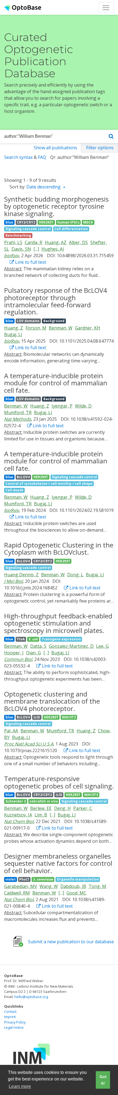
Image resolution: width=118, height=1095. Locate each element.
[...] (36, 249)
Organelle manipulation (78, 879)
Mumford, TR (18, 412)
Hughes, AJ (52, 249)
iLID (36, 717)
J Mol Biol (13, 581)
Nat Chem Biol (18, 821)
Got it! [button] (103, 1079)
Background (53, 321)
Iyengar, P (62, 406)
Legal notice (14, 1027)
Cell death (14, 490)
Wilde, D (83, 406)
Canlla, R (33, 242)
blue (9, 222)
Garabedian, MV (20, 886)
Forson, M (36, 328)
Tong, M (97, 886)
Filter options (100, 148)
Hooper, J (14, 653)
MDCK (88, 222)
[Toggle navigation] (106, 7)
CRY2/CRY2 (26, 222)
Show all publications (55, 148)
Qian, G (33, 653)
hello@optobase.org (31, 996)
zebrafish (43, 801)
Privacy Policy (15, 1022)
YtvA (21, 639)
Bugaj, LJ (13, 334)
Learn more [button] (20, 1086)
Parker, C (82, 808)
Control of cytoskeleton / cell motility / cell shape (48, 483)
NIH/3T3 (69, 717)
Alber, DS (78, 242)
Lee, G (102, 646)
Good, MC (76, 893)
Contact (10, 1011)
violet (10, 879)
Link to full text (30, 262)
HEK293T (46, 222)
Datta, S (38, 646)
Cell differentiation (71, 229)
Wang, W (49, 886)
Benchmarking (18, 235)
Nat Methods (17, 419)
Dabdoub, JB (73, 886)
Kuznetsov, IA (18, 815)
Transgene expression (61, 639)
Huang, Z (13, 328)
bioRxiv (11, 256)
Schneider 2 (15, 801)
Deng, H (62, 808)
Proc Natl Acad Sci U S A (28, 744)
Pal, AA (11, 731)
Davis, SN (21, 249)
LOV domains (28, 321)
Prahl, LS (13, 242)
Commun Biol (18, 659)
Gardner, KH (87, 328)
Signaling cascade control (28, 229)
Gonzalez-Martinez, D (71, 646)
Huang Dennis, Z (21, 575)
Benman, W (60, 328)
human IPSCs (68, 222)
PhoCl (24, 879)
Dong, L (75, 575)
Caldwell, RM (17, 893)
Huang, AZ (55, 242)
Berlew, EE (41, 808)
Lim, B (41, 815)
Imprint (10, 1016)
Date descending (44, 187)
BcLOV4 (23, 477)
